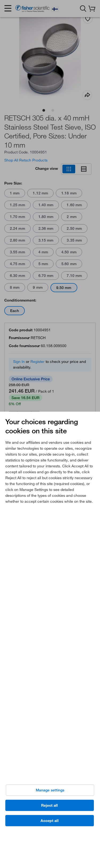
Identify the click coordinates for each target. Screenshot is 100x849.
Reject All (49, 805)
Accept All (50, 820)
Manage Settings (50, 790)
